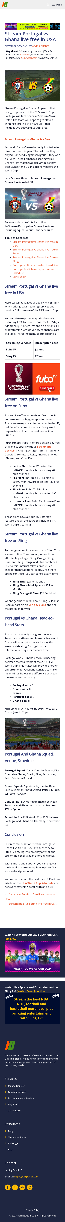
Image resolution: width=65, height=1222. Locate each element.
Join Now (10, 938)
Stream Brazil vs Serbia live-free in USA (32, 903)
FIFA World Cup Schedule (37, 883)
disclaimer (25, 54)
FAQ (10, 1149)
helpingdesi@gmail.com (26, 1176)
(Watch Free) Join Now (31, 991)
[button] (48, 4)
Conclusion (19, 277)
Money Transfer (16, 1085)
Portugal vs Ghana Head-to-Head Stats (36, 265)
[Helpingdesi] (5, 4)
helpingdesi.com (29, 57)
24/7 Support (14, 1110)
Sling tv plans (37, 605)
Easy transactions (17, 1092)
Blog (10, 1131)
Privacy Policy (32, 1209)
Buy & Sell (13, 1104)
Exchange (13, 1143)
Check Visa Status (17, 1137)
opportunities (27, 1098)
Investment (14, 1098)
